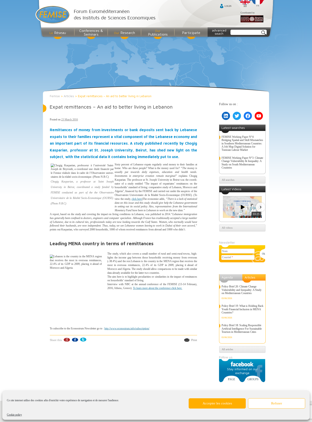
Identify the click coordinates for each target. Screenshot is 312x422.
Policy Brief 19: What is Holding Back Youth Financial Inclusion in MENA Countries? (242, 309)
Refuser (276, 403)
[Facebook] (74, 340)
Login (228, 6)
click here (137, 199)
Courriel (227, 257)
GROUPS (253, 379)
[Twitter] (83, 340)
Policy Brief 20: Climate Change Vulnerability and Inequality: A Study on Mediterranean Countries (242, 290)
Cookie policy (14, 414)
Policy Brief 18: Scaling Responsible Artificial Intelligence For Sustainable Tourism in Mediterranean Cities (242, 328)
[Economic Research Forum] (252, 19)
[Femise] (96, 15)
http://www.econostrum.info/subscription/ (126, 328)
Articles (69, 96)
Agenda (227, 277)
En (245, 5)
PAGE (231, 379)
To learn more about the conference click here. (157, 288)
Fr (257, 5)
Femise (55, 96)
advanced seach (219, 31)
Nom (224, 251)
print (194, 340)
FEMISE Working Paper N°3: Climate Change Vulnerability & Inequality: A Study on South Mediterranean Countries (242, 162)
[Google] (66, 340)
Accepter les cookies (217, 403)
